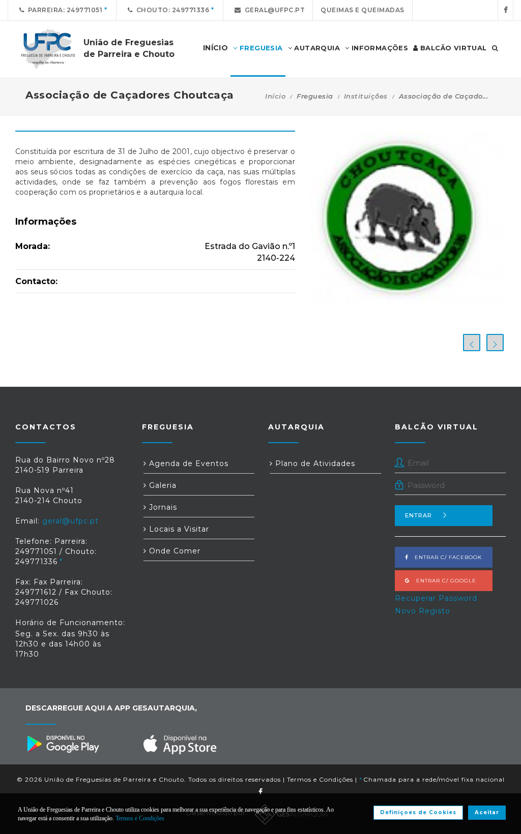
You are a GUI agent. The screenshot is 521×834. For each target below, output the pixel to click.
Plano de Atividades (314, 463)
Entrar (418, 515)
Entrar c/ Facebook (445, 557)
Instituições (366, 96)
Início (275, 96)
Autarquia (316, 48)
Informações (378, 48)
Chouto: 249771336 (171, 10)
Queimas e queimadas (362, 10)
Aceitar (487, 812)
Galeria (162, 485)
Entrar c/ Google (443, 580)
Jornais (162, 507)
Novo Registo (422, 610)
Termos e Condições (320, 779)
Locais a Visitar (178, 529)
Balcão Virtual (452, 48)
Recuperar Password (436, 598)
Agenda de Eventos (187, 463)
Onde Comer (173, 550)
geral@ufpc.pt (273, 10)
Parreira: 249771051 (63, 10)
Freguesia (260, 48)
